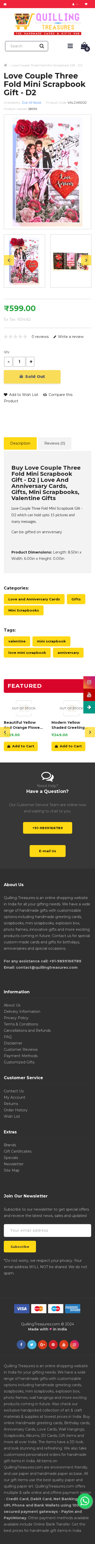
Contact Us (14, 1091)
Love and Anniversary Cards (34, 599)
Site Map (12, 1170)
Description (20, 443)
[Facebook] (21, 1344)
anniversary (68, 653)
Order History (16, 1110)
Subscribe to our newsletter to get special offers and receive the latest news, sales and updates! (46, 1212)
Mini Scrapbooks (23, 610)
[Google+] (42, 1344)
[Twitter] (31, 1344)
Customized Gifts (19, 1062)
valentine (17, 641)
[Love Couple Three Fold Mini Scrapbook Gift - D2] (24, 261)
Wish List (12, 1116)
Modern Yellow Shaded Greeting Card (68, 725)
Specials (11, 1157)
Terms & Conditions (21, 1024)
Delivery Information (22, 1011)
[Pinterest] (53, 1344)
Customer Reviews (20, 1049)
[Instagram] (74, 1344)
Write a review (70, 336)
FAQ (8, 1037)
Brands (10, 1145)
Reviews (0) (54, 443)
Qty (7, 352)
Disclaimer (13, 1043)
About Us (12, 1005)
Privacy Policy (16, 1018)
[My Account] (75, 4)
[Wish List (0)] (87, 4)
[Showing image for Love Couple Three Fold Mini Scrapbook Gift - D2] (70, 261)
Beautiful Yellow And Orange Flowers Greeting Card (23, 725)
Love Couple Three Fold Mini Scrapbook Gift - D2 (47, 65)
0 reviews (40, 336)
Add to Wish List (23, 394)
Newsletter (14, 1164)
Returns (11, 1103)
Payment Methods (20, 1056)
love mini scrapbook (27, 653)
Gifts (76, 599)
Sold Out (34, 376)
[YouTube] (63, 1344)
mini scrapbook (51, 641)
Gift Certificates (17, 1151)
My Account (14, 1097)
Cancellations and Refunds (27, 1030)
